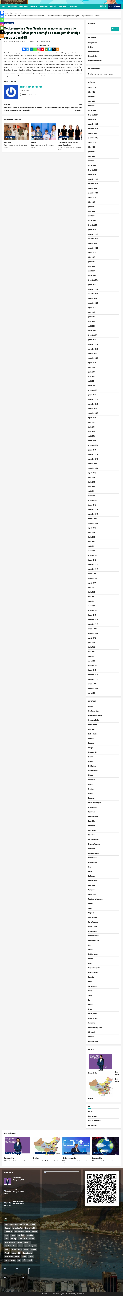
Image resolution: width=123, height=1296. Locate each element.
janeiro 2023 (92, 284)
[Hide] (1, 39)
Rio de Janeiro (27, 1253)
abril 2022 (91, 326)
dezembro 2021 (93, 344)
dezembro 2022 (93, 289)
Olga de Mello (92, 931)
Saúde (90, 995)
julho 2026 (91, 92)
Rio (19, 1253)
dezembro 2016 (93, 619)
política (90, 949)
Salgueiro (91, 977)
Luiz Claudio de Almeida (13, 42)
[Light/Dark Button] (102, 6)
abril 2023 (91, 271)
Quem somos (12, 6)
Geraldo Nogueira (93, 839)
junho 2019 (91, 482)
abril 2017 (91, 601)
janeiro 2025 (92, 174)
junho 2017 (91, 592)
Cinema (90, 757)
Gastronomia (92, 830)
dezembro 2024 (93, 179)
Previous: (23, 107)
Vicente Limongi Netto (95, 1027)
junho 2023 (91, 261)
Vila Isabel (91, 1032)
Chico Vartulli (92, 752)
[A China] (100, 1086)
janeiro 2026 (92, 119)
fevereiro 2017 (92, 610)
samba (17, 1256)
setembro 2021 (93, 358)
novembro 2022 (93, 294)
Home (3, 6)
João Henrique (92, 862)
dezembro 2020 (93, 399)
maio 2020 (91, 431)
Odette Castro (92, 926)
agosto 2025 (92, 142)
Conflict (90, 784)
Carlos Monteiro (93, 734)
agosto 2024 (92, 197)
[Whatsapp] (35, 49)
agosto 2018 (92, 528)
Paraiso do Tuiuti (93, 936)
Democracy (91, 798)
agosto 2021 (92, 362)
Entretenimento (93, 816)
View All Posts (27, 94)
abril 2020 (91, 436)
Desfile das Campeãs (94, 802)
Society (90, 1004)
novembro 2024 (93, 183)
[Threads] (54, 49)
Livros (90, 871)
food (25, 1238)
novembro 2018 (93, 514)
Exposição (30, 1235)
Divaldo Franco (92, 807)
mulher (14, 1249)
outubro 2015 (92, 684)
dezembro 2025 (93, 124)
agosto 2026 (92, 87)
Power (90, 963)
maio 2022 (91, 321)
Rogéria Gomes (93, 972)
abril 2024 (91, 216)
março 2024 (92, 220)
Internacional (92, 858)
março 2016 (92, 661)
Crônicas (91, 789)
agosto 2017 (92, 583)
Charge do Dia (92, 42)
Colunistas (43, 6)
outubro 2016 (92, 629)
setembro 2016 (93, 633)
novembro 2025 (93, 128)
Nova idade (7, 142)
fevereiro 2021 (92, 390)
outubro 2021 (92, 353)
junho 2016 (91, 647)
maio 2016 (91, 652)
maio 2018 (91, 541)
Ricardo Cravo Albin (94, 968)
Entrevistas (91, 821)
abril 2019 (91, 491)
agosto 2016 (92, 638)
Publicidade (73, 6)
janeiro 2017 (92, 615)
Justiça (19, 1242)
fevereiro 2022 (93, 335)
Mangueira (91, 890)
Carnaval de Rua (17, 1228)
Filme (6, 1238)
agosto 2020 (92, 417)
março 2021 (91, 385)
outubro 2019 (92, 463)
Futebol (31, 1238)
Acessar (90, 1112)
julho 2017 (91, 587)
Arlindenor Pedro (93, 720)
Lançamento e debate (95, 60)
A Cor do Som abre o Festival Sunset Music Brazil (68, 143)
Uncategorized (9, 23)
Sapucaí (90, 991)
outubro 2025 (92, 133)
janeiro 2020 (92, 450)
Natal (20, 1249)
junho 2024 (91, 206)
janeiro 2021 (92, 395)
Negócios (91, 913)
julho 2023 (91, 257)
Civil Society (92, 766)
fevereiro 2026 (93, 115)
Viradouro (91, 1036)
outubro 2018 (92, 518)
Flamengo (14, 1238)
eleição (13, 1235)
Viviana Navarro (93, 1041)
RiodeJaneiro (9, 1256)
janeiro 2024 (92, 229)
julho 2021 (91, 367)
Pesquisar (91, 23)
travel (30, 1260)
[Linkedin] (31, 49)
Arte (6, 1224)
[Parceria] (43, 131)
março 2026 (92, 110)
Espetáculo (21, 1235)
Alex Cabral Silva (93, 711)
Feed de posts (92, 1116)
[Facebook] (24, 49)
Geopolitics (91, 835)
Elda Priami (91, 812)
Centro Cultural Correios (22, 1231)
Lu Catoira (91, 876)
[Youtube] (42, 49)
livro (89, 867)
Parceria (33, 142)
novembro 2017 (93, 569)
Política (33, 1249)
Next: (63, 107)
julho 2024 (91, 202)
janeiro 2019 (92, 505)
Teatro (90, 1009)
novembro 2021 (93, 349)
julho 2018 (91, 532)
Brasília (32, 1224)
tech (19, 1260)
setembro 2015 (93, 688)
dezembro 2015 (93, 674)
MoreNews (70, 1294)
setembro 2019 (93, 468)
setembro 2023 (93, 248)
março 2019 (92, 496)
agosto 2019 (92, 473)
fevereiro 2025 (93, 170)
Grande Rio (91, 848)
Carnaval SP (8, 1231)
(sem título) (117, 1073)
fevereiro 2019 (92, 500)
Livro (14, 1246)
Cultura (90, 793)
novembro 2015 (93, 679)
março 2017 (91, 606)
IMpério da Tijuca (93, 853)
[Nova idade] (16, 131)
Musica (90, 908)
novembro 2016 (93, 624)
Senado (31, 1256)
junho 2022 (91, 317)
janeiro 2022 (92, 339)
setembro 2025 (93, 138)
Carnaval (33, 6)
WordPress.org (92, 1125)
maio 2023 (91, 266)
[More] (57, 49)
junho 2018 (91, 537)
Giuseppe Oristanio (94, 844)
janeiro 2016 (92, 670)
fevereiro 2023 (93, 280)
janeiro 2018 (92, 560)
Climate (90, 775)
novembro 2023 (93, 239)
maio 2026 (91, 101)
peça (89, 945)
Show (89, 1000)
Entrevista (62, 6)
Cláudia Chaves (93, 770)
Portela (90, 958)
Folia (20, 1238)
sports (7, 1260)
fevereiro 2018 (92, 555)
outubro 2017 (92, 574)
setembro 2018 (93, 523)
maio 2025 (91, 156)
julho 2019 (91, 477)
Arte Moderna (92, 724)
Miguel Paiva (92, 894)
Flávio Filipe (92, 825)
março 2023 (92, 275)
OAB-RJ (26, 1249)
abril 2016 (91, 656)
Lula (26, 1246)
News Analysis (92, 917)
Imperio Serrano (10, 1242)
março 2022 (92, 330)
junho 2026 (91, 96)
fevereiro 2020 (93, 445)
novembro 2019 (93, 459)
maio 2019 (91, 486)
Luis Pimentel (92, 880)
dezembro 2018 (93, 509)
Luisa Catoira (92, 885)
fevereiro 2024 (93, 225)
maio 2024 (91, 211)
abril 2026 (91, 105)
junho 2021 (91, 372)
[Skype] (50, 49)
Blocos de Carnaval (16, 1224)
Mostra (90, 903)
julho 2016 (91, 642)
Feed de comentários (94, 1120)
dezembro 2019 (93, 454)
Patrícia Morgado (93, 940)
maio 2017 (91, 596)
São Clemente (92, 986)
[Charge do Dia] (100, 1062)
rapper (14, 1253)
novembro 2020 (93, 404)
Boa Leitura (23, 6)
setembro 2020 (93, 413)
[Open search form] (106, 6)
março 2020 (92, 440)
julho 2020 (91, 422)
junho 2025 (91, 151)
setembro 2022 (93, 303)
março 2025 (92, 165)
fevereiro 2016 (92, 665)
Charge (90, 747)
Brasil (26, 1224)
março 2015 (91, 693)
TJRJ (24, 1260)
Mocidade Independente (95, 899)
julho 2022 (91, 312)
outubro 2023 (92, 243)
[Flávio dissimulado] (76, 1146)
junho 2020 (91, 427)
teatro (13, 1260)
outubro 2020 (92, 408)
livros (20, 1246)
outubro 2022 (92, 298)
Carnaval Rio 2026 (30, 1228)
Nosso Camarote (93, 922)
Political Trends (93, 954)
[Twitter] (27, 49)
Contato (53, 6)
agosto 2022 (92, 307)
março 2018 (91, 551)
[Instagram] (39, 49)
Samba (90, 981)
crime (6, 1235)
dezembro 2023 (93, 234)
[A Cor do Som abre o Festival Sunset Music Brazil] (70, 131)
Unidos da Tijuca (93, 1018)
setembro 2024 (93, 193)
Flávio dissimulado (94, 51)
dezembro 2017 (93, 564)
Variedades (91, 1023)
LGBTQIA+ (27, 1242)
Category (91, 743)
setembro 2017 (93, 578)
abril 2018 (91, 546)
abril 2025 (91, 161)
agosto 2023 (92, 252)
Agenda (90, 706)
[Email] (46, 49)
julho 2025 (91, 147)
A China (90, 47)
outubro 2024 (92, 188)
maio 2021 (91, 376)
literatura (8, 1246)
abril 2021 (91, 381)
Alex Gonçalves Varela (95, 715)
